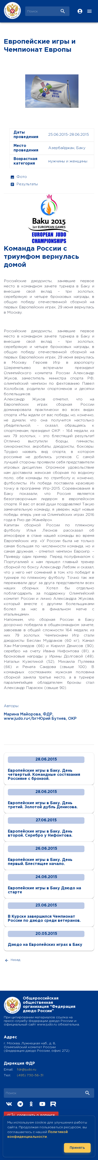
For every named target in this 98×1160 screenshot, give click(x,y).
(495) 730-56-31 (30, 1075)
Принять (77, 1147)
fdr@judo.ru (26, 1069)
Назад (15, 960)
